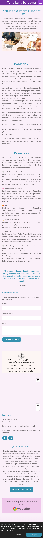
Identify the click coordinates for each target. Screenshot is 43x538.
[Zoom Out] (38, 409)
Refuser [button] (18, 535)
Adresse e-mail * (8, 313)
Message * (6, 323)
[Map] (21, 395)
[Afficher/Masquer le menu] (40, 2)
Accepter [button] (34, 535)
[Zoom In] (38, 405)
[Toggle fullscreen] (38, 380)
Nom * (4, 303)
